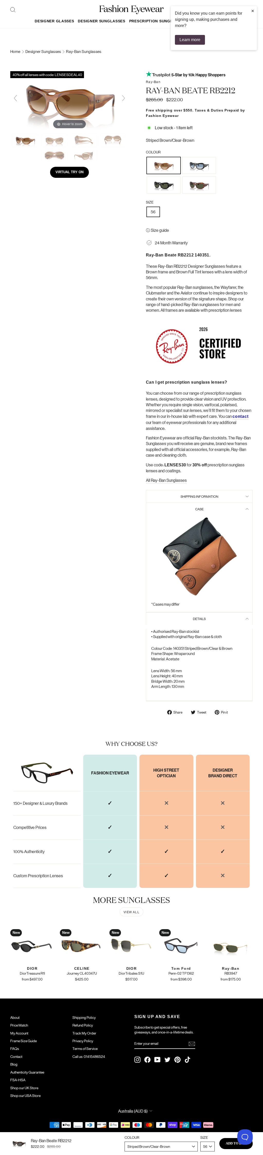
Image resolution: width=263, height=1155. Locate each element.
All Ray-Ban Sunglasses (166, 480)
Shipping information (199, 496)
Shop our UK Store (24, 1087)
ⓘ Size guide (157, 230)
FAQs (14, 1048)
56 (153, 211)
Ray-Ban (153, 81)
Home (15, 51)
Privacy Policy (82, 1040)
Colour (153, 152)
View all (131, 912)
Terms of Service (85, 1048)
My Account (19, 1033)
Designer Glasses (54, 21)
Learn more (190, 40)
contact (240, 416)
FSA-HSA (17, 1079)
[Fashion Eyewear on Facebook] (147, 1060)
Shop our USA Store (25, 1095)
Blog (13, 1064)
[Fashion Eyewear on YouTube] (157, 1060)
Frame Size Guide (23, 1040)
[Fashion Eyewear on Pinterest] (177, 1060)
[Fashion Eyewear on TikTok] (187, 1060)
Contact (16, 1056)
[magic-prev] (15, 98)
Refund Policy (82, 1025)
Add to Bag (236, 1143)
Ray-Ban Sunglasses (83, 51)
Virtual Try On (69, 172)
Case (199, 509)
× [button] (252, 11)
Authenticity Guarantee (27, 1072)
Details (199, 618)
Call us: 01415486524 (88, 1056)
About (15, 1017)
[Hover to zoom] (69, 100)
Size (150, 202)
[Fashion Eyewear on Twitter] (167, 1060)
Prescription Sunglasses (157, 21)
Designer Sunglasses (101, 21)
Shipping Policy (84, 1017)
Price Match (19, 1025)
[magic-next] (123, 98)
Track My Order (84, 1033)
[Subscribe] (192, 1043)
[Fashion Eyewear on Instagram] (137, 1060)
